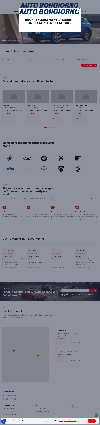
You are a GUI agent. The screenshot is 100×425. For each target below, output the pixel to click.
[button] (4, 421)
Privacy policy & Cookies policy (68, 421)
